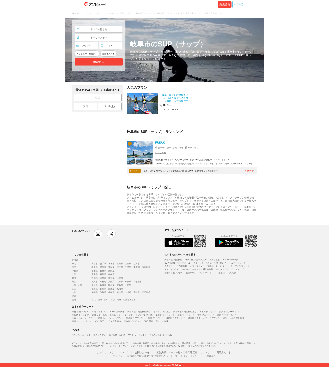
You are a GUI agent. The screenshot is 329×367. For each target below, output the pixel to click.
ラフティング (237, 269)
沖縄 (74, 295)
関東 (74, 266)
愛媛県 (111, 288)
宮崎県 (136, 292)
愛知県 (111, 277)
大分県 (128, 292)
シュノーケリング (237, 262)
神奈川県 (146, 266)
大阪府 (111, 281)
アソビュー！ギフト (137, 334)
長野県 (103, 270)
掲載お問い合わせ (117, 334)
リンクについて (104, 352)
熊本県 (120, 292)
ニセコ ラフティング (165, 314)
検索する (98, 62)
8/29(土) (110, 106)
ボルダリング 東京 (162, 311)
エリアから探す (80, 254)
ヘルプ (124, 352)
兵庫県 (120, 281)
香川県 (103, 288)
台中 (106, 299)
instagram (98, 233)
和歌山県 (137, 281)
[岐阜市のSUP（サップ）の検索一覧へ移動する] (164, 50)
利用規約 (221, 352)
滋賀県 (95, 281)
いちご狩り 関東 (237, 317)
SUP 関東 (148, 321)
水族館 (221, 272)
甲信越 (75, 270)
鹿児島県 (146, 292)
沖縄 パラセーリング (226, 314)
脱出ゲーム (191, 272)
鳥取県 (95, 284)
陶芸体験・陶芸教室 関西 (139, 311)
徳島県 (95, 288)
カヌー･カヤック (230, 259)
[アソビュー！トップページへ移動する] (94, 4)
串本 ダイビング (155, 317)
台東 (100, 299)
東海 (74, 277)
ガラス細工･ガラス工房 (195, 259)
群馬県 (103, 266)
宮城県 (111, 263)
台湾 (74, 299)
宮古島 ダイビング (132, 321)
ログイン (239, 4)
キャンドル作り (171, 269)
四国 (74, 288)
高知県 (120, 288)
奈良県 (128, 281)
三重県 (120, 277)
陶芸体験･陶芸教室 (173, 259)
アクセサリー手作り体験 (175, 265)
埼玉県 (120, 266)
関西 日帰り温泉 (99, 314)
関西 (74, 281)
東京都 (136, 266)
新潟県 (111, 270)
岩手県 (103, 263)
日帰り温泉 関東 (117, 311)
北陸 (74, 274)
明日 (85, 106)
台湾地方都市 (129, 299)
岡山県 (111, 284)
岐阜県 (103, 277)
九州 (74, 292)
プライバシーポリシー (187, 356)
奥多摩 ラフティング (135, 317)
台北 (94, 299)
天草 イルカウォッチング (83, 317)
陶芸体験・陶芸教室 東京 (185, 311)
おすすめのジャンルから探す (180, 254)
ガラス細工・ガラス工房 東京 (107, 321)
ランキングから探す (81, 334)
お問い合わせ (142, 352)
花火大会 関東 (162, 321)
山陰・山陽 (77, 284)
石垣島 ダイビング (207, 311)
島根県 (103, 284)
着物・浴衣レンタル (173, 272)
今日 (97, 98)
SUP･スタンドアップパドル (177, 262)
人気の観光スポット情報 (160, 334)
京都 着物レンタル (80, 311)
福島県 (136, 263)
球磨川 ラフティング (197, 317)
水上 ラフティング (186, 314)
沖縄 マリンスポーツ (81, 321)
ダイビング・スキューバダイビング (209, 262)
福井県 (111, 274)
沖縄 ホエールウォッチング (110, 317)
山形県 (128, 263)
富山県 (95, 274)
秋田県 (120, 263)
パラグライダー (197, 265)
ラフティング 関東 (144, 314)
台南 (113, 299)
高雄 (119, 299)
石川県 (103, 274)
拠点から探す (99, 334)
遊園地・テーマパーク (217, 265)
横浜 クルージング (205, 314)
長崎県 (111, 292)
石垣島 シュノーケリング (121, 314)
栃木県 (95, 266)
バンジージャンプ (207, 272)
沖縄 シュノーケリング (229, 311)
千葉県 (128, 266)
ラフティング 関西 (218, 317)
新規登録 (224, 4)
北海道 (75, 259)
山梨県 (95, 270)
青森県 (95, 263)
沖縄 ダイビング (99, 311)
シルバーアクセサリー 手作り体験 (197, 269)
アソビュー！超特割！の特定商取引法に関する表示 (140, 356)
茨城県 (111, 266)
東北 (74, 263)
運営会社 (211, 356)
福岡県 (95, 292)
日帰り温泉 (214, 259)
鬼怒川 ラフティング (175, 317)
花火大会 (232, 272)
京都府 (103, 281)
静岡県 (95, 277)
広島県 (120, 284)
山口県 (128, 284)
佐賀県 (103, 292)
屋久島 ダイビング (80, 314)
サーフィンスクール (240, 265)
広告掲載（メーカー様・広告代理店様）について (182, 352)
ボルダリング (222, 269)
